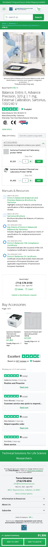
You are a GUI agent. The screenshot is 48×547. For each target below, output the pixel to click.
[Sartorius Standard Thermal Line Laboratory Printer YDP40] (15, 320)
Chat (30, 289)
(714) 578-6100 (24, 282)
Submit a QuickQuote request (24, 295)
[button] (43, 73)
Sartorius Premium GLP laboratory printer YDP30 (33, 334)
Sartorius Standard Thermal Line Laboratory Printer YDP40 (13, 335)
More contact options (24, 493)
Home (4, 23)
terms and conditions (35, 471)
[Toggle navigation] (4, 9)
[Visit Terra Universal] (11, 9)
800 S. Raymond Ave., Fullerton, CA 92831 (24, 490)
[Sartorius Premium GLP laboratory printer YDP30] (33, 320)
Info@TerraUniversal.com (24, 484)
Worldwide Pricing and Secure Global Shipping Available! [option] (24, 2)
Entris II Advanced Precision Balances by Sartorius (20, 25)
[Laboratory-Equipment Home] (24, 9)
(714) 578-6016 (24, 481)
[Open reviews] (22, 109)
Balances (12, 23)
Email (20, 289)
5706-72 (15, 88)
